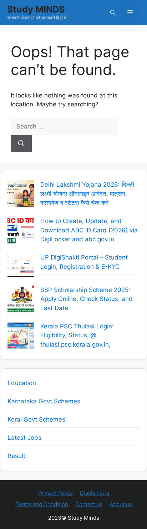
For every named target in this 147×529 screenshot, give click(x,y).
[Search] (21, 143)
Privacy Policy (55, 492)
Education (21, 383)
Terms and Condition (41, 504)
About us (121, 504)
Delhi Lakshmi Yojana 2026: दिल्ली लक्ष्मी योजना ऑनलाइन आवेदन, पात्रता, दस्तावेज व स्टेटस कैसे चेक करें (87, 193)
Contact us (88, 504)
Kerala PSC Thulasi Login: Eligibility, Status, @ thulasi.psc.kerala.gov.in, (77, 335)
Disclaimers (95, 492)
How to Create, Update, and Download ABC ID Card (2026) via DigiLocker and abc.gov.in (89, 230)
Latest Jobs (24, 437)
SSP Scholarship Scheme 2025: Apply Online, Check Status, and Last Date (86, 299)
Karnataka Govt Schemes (43, 401)
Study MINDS (36, 9)
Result (16, 455)
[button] (112, 12)
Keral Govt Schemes (36, 419)
